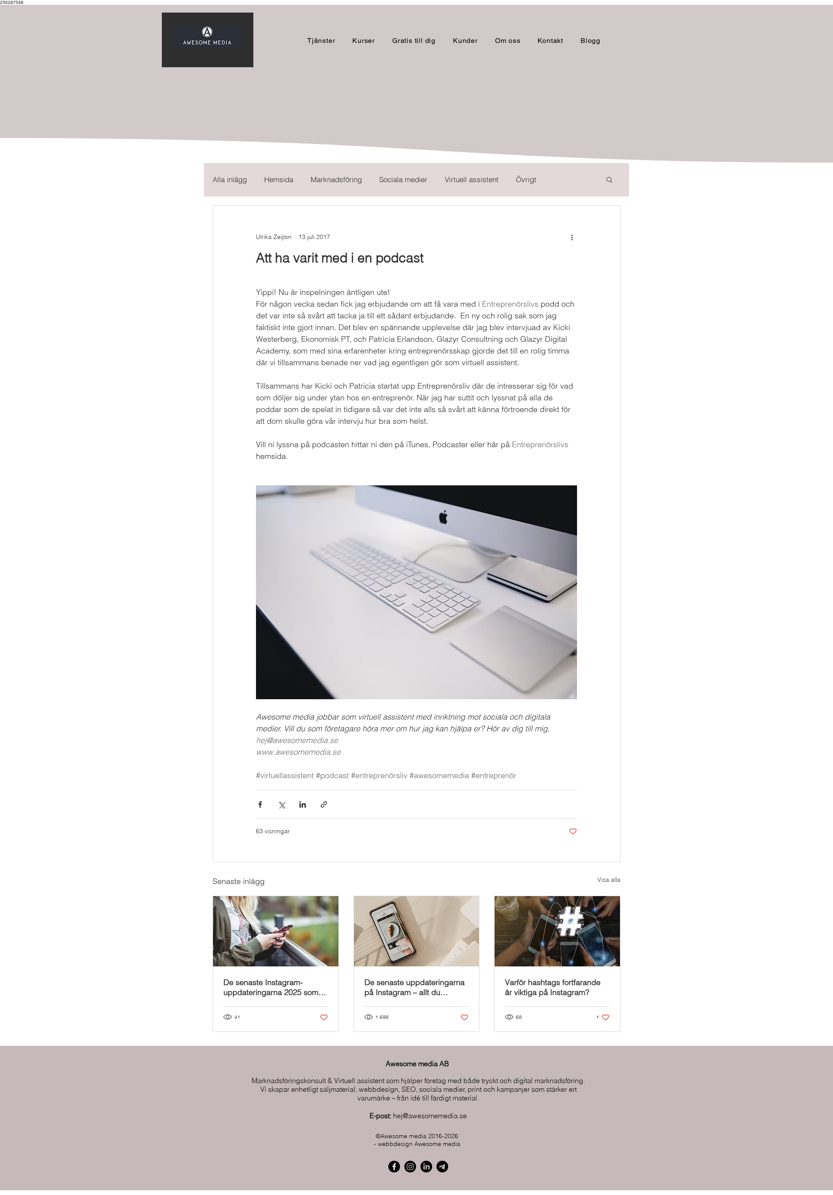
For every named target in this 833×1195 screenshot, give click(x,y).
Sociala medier (403, 179)
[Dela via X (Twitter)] (281, 804)
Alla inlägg (230, 179)
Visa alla (608, 880)
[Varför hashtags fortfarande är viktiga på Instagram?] (557, 931)
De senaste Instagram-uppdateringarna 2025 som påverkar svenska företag (270, 987)
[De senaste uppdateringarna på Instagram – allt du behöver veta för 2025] (416, 931)
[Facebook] (394, 1166)
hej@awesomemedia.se (430, 1115)
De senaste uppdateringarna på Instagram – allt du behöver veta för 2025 (414, 987)
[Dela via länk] (324, 804)
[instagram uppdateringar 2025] (275, 931)
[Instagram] (410, 1166)
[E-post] (442, 1166)
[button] (363, 40)
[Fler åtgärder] (572, 237)
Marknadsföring (336, 179)
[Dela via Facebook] (260, 804)
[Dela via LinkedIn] (302, 804)
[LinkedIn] (426, 1166)
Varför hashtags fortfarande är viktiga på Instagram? (552, 987)
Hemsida (278, 179)
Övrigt (526, 179)
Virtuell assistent (471, 179)
